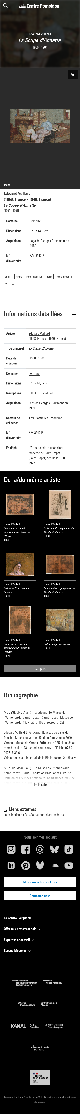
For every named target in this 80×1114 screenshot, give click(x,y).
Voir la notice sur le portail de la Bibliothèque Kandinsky (40, 758)
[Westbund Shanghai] (57, 1029)
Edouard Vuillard (17, 193)
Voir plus (40, 669)
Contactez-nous (40, 896)
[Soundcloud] (54, 867)
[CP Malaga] (51, 1007)
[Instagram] (11, 851)
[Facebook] (25, 851)
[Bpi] (27, 984)
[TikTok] (69, 851)
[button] (40, 314)
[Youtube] (69, 867)
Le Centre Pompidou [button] (18, 918)
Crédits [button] (6, 184)
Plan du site (29, 1097)
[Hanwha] (40, 1051)
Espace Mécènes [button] (15, 950)
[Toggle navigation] (73, 6)
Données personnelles (55, 1097)
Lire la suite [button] (40, 785)
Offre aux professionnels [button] (20, 929)
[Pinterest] (25, 867)
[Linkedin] (11, 867)
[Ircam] (55, 984)
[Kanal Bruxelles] (28, 1029)
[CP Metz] (29, 1007)
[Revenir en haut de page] (71, 1105)
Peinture (35, 221)
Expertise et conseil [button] (17, 940)
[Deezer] (40, 867)
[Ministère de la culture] (40, 1077)
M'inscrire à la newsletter (40, 882)
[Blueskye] (54, 851)
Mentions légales (13, 1097)
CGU (40, 1097)
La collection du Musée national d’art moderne (34, 815)
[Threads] (40, 851)
